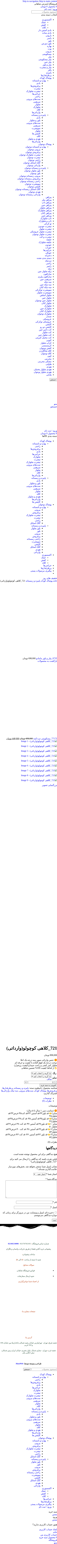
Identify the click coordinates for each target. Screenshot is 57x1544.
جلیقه (48, 239)
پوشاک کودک (45, 78)
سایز (54, 1078)
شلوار (37, 104)
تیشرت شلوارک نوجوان (29, 155)
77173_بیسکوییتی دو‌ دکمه (45, 738)
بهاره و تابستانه (39, 80)
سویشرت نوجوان (32, 184)
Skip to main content (48, 1)
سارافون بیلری (44, 276)
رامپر (49, 266)
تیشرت (37, 88)
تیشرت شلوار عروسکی (40, 231)
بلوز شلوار (35, 528)
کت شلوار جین (44, 335)
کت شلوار (46, 332)
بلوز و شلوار (34, 120)
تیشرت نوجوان (33, 157)
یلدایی (48, 374)
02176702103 (25, 1244)
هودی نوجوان (34, 192)
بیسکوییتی (46, 54)
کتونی (48, 340)
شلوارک (36, 107)
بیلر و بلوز (47, 64)
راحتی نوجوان (34, 160)
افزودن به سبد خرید (48, 1085)
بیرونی (48, 51)
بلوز (49, 41)
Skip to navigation (31, 1)
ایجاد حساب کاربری (48, 1529)
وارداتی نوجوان (33, 165)
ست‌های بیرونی (33, 99)
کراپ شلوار (46, 343)
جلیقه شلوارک (45, 242)
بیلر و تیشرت (45, 67)
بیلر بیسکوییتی (44, 59)
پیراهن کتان (46, 213)
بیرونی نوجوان (34, 149)
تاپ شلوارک (45, 218)
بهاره (49, 46)
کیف (49, 356)
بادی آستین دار (44, 30)
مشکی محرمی (44, 361)
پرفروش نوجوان (32, 152)
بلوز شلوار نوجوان (32, 170)
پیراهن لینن (46, 215)
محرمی (48, 359)
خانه (55, 581)
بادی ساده (46, 33)
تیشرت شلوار (45, 229)
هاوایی (48, 364)
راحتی (37, 96)
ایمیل (54, 1207)
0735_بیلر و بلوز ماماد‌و (46, 658)
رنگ (54, 1073)
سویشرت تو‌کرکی (43, 290)
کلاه (44, 27)
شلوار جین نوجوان (43, 300)
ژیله (49, 268)
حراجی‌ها (36, 94)
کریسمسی (46, 345)
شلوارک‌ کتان (45, 311)
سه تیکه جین (45, 284)
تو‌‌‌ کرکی (47, 223)
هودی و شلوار (34, 139)
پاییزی (48, 72)
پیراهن (48, 197)
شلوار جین (46, 298)
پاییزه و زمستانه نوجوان (35, 168)
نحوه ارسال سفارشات (25, 1276)
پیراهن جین (46, 205)
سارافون (47, 274)
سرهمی (36, 102)
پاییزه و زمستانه (38, 115)
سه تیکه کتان (45, 287)
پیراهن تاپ (46, 202)
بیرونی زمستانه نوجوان (30, 176)
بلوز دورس (46, 43)
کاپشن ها (36, 133)
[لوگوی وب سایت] (39, 401)
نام (55, 1202)
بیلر (49, 57)
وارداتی (37, 552)
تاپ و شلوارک (45, 221)
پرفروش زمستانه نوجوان (28, 178)
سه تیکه (47, 282)
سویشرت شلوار (44, 292)
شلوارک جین (45, 308)
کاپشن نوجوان (34, 186)
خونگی (48, 253)
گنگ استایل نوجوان (31, 162)
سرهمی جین (45, 279)
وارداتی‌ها (36, 112)
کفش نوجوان (45, 348)
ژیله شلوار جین (44, 271)
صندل (48, 316)
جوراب (48, 247)
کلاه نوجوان (46, 353)
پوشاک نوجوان (44, 144)
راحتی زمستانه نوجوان (30, 181)
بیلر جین (47, 62)
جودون (48, 245)
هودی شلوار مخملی (42, 369)
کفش (43, 25)
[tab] (47, 1098)
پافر (49, 70)
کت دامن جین (45, 329)
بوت (49, 49)
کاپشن (48, 324)
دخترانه (48, 255)
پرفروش (36, 512)
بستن (54, 1514)
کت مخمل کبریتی (43, 337)
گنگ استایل (35, 523)
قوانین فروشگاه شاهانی (26, 1271)
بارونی (48, 35)
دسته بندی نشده (44, 258)
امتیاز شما (51, 1174)
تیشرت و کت (45, 237)
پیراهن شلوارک (44, 210)
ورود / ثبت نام (45, 1507)
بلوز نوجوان (35, 173)
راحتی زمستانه (33, 539)
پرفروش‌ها (35, 86)
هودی (48, 367)
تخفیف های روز (50, 578)
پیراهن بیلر (46, 200)
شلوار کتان (46, 303)
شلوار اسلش (45, 295)
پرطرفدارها (46, 75)
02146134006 (13, 1244)
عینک (43, 22)
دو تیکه (48, 261)
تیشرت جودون (44, 226)
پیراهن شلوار (45, 208)
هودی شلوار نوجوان (42, 372)
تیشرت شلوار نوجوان (41, 234)
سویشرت (36, 128)
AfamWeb (19, 1364)
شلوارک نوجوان (44, 314)
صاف (49, 1079)
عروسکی (47, 319)
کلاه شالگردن (45, 351)
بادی (38, 83)
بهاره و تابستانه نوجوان (35, 147)
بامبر (49, 38)
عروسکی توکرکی (43, 321)
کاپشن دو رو (45, 327)
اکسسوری (46, 19)
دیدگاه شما (51, 1179)
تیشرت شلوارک (33, 91)
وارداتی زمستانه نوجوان (29, 194)
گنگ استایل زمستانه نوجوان (27, 189)
